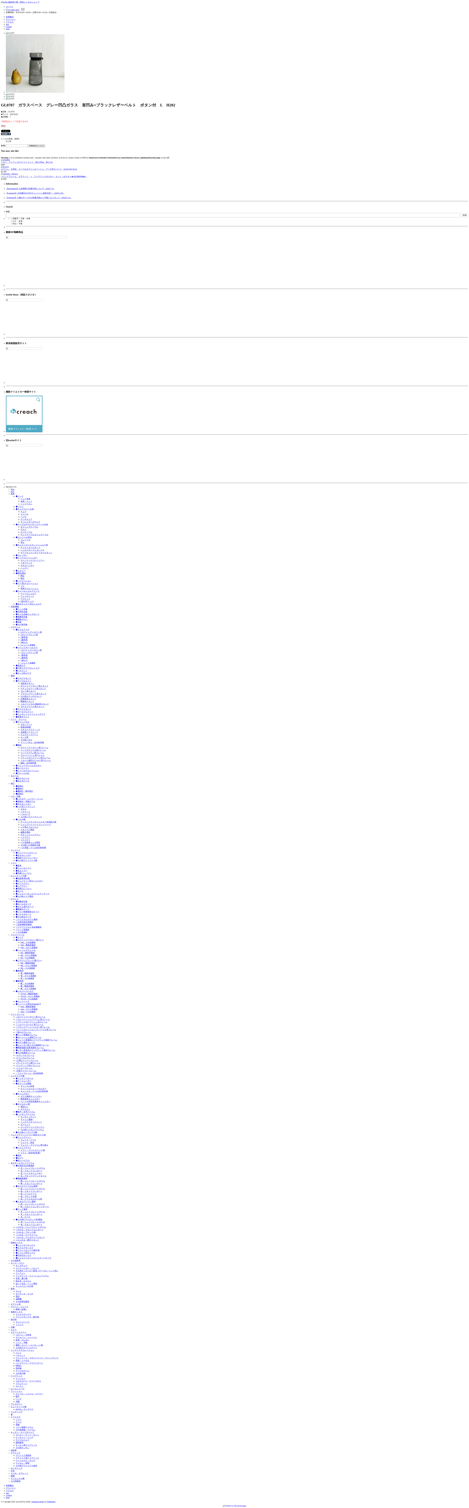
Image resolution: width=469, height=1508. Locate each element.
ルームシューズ (17, 1389)
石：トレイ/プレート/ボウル (33, 1168)
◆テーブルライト (23, 681)
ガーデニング (16, 1468)
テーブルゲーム (22, 1371)
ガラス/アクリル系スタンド (32, 707)
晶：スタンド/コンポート (32, 1191)
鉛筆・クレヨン (22, 1340)
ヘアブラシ (25, 837)
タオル (23, 809)
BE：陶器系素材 (28, 953)
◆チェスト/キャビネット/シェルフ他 (32, 545)
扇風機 (18, 1299)
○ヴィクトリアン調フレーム (28, 1063)
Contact (9, 27)
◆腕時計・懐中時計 (24, 791)
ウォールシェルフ (28, 594)
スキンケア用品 (27, 830)
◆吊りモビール (22, 778)
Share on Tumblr (6, 134)
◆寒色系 (19, 971)
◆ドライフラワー (23, 1148)
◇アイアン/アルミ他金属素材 (29, 927)
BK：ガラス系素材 (29, 966)
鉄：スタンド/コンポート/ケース (35, 1207)
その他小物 (20, 1373)
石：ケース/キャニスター (32, 1173)
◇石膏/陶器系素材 (24, 925)
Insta (8, 29)
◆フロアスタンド (23, 678)
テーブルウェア (22, 1440)
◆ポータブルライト (24, 712)
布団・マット (26, 501)
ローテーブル (26, 532)
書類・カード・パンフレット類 (29, 1345)
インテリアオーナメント (31, 1122)
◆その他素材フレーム (25, 1053)
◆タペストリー (22, 768)
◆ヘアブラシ (21, 886)
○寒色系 (24, 655)
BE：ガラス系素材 (29, 955)
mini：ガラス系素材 (29, 1009)
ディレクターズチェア (30, 522)
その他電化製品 (22, 1302)
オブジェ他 (16, 1304)
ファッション (16, 1391)
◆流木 (18, 1155)
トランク (19, 1325)
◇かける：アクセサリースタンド (30, 1237)
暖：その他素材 (27, 983)
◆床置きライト (22, 717)
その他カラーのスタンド (31, 696)
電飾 (18, 1425)
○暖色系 (24, 658)
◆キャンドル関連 (23, 1084)
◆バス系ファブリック (25, 807)
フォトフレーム (17, 1014)
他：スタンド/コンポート (32, 1225)
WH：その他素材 (28, 942)
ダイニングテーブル (29, 527)
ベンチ (23, 517)
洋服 (18, 1402)
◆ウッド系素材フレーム (26, 1035)
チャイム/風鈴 (27, 1119)
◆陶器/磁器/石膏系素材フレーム (30, 1048)
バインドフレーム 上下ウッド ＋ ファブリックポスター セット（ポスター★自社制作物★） (44, 176)
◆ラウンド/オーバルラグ (27, 648)
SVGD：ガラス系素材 (30, 996)
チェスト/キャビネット (31, 548)
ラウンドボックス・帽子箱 (27, 1317)
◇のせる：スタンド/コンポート (29, 1230)
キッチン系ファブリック (26, 1445)
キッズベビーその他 (24, 1286)
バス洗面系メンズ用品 (30, 842)
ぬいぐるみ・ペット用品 (26, 1284)
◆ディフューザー (23, 1081)
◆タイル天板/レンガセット (28, 614)
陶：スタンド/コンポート (32, 1184)
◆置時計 (19, 789)
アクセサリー (16, 1404)
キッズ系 (24, 737)
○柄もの (24, 660)
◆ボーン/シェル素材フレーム (29, 1037)
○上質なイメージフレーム (27, 1060)
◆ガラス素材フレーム (25, 1042)
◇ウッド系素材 (22, 930)
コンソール (25, 540)
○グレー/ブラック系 (29, 653)
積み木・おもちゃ (23, 1281)
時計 (13, 783)
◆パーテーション (23, 581)
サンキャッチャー (28, 1117)
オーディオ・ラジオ (24, 1294)
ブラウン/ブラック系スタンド (33, 694)
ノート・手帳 (21, 1343)
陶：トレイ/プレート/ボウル (33, 1181)
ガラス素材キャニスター (31, 1096)
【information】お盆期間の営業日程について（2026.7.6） (30, 189)
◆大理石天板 (21, 612)
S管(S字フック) (27, 601)
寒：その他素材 (27, 978)
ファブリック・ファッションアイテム (32, 1276)
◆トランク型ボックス (25, 1253)
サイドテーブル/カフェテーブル (34, 535)
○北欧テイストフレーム (26, 1071)
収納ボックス (16, 1243)
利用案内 (10, 17)
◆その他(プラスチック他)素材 (29, 1219)
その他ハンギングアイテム (32, 1130)
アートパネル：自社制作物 (32, 742)
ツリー (18, 1419)
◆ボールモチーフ (23, 904)
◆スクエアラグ (22, 630)
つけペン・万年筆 (23, 1335)
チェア (23, 512)
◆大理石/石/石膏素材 (25, 1166)
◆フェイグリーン (23, 1137)
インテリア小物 (17, 1076)
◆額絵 (18, 745)
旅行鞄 (14, 1319)
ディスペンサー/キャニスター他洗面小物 (38, 822)
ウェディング (16, 1412)
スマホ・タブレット (19, 1473)
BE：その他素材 (28, 958)
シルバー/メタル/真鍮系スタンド (35, 704)
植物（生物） (21, 1309)
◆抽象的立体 (21, 901)
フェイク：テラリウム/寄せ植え (34, 1145)
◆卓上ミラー (21, 871)
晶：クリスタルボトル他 (31, 1199)
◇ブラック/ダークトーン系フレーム (31, 1022)
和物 (13, 1476)
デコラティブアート (29, 735)
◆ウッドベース (22, 1001)
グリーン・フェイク (19, 1307)
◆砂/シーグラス (23, 1160)
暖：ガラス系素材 (28, 989)
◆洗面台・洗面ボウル (25, 801)
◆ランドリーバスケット (26, 853)
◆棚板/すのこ (22, 619)
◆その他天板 (21, 624)
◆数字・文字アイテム (25, 1112)
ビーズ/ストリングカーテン (32, 1127)
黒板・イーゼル (22, 1360)
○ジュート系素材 (28, 663)
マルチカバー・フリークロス (28, 1381)
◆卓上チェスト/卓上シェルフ (29, 604)
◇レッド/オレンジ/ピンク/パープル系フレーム (36, 1030)
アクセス (10, 22)
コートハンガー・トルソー (27, 1268)
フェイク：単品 (27, 1143)
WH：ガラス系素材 (29, 948)
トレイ (18, 1353)
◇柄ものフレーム (23, 1032)
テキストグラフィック (30, 730)
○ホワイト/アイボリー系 (31, 650)
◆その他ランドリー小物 (26, 860)
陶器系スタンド (27, 701)
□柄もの (24, 642)
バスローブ (25, 814)
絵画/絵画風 (26, 727)
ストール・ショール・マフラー (29, 1394)
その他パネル (26, 740)
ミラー (14, 863)
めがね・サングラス (24, 1409)
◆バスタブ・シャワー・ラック (29, 799)
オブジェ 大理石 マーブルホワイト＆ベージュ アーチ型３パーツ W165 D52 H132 (39, 169)
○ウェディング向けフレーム (28, 1066)
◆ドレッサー (21, 555)
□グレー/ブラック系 (29, 635)
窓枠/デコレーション (30, 589)
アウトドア (16, 1453)
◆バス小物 (20, 819)
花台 (22, 542)
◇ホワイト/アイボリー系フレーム (30, 1017)
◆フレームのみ (22, 773)
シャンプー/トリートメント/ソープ (36, 824)
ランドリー (16, 850)
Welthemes (51, 1502)
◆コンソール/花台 (24, 537)
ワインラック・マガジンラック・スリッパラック (37, 1358)
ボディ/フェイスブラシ (31, 835)
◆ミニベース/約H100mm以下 (28, 1004)
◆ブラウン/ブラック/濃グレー (29, 960)
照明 (13, 676)
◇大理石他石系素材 (24, 922)
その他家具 (16, 1260)
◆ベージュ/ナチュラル (26, 950)
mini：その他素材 (28, 1012)
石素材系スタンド (28, 699)
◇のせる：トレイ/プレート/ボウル (31, 1227)
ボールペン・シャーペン (26, 1337)
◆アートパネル (22, 722)
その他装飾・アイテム (25, 1430)
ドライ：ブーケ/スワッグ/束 (33, 1150)
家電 (13, 1289)
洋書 (13, 1327)
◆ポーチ (19, 891)
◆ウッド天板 (21, 609)
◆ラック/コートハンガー (27, 558)
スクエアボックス (23, 1314)
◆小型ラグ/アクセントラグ (28, 668)
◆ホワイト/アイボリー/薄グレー (30, 940)
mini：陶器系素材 (28, 1007)
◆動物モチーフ (22, 909)
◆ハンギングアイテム (25, 1114)
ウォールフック (27, 596)
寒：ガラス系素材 (28, 976)
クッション (20, 1378)
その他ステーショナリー (26, 1348)
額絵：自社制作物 (28, 763)
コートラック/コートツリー (32, 560)
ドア (22, 586)
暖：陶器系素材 (27, 986)
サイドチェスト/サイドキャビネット (36, 553)
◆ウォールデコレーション (27, 771)
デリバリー (11, 19)
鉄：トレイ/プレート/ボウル (33, 1204)
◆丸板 (18, 622)
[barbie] (20, 2)
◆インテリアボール (24, 1078)
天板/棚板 (15, 606)
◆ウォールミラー (23, 868)
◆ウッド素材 (21, 1209)
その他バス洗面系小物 (30, 845)
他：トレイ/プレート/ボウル (33, 1222)
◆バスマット (21, 671)
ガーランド (25, 1125)
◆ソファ (19, 506)
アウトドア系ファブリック (27, 1458)
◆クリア (19, 937)
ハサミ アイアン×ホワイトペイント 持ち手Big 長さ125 (27, 162)
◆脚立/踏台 (21, 573)
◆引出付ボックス (23, 1255)
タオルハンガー (27, 565)
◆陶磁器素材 (21, 1178)
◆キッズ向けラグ (23, 673)
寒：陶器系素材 (27, 973)
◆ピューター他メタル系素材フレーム (32, 1045)
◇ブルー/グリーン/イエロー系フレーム (33, 1027)
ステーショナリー (18, 1332)
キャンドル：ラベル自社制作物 (34, 1091)
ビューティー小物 (18, 876)
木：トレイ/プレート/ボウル (33, 1212)
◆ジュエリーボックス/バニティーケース (33, 1258)
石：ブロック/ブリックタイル (33, 1176)
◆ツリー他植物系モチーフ (27, 912)
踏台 (22, 578)
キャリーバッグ (22, 1322)
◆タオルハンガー (23, 804)
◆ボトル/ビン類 (23, 1104)
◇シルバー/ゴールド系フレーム (29, 1025)
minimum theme (38, 1502)
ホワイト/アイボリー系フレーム (34, 748)
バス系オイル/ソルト (30, 827)
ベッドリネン (26, 504)
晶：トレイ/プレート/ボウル (33, 1189)
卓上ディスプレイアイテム (22, 1163)
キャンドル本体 (27, 1086)
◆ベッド (19, 496)
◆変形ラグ (20, 665)
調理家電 (19, 1443)
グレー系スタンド (28, 691)
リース (18, 1422)
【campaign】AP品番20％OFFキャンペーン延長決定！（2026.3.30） (35, 193)
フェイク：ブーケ (28, 1140)
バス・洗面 (16, 796)
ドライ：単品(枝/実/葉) (30, 1153)
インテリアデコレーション (22, 1350)
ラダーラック (26, 563)
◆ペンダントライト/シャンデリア (30, 714)
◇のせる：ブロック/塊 (26, 1232)
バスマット (25, 812)
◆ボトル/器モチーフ (25, 907)
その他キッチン (22, 1448)
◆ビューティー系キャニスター (29, 881)
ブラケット (25, 599)
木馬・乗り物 (21, 1278)
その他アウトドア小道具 (26, 1466)
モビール (15, 776)
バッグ (18, 1399)
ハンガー (24, 568)
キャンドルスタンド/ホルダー (33, 1089)
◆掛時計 (19, 786)
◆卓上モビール (22, 781)
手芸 (13, 1471)
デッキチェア (26, 519)
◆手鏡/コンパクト (24, 873)
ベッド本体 (25, 499)
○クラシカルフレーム (25, 1058)
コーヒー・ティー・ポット (27, 1435)
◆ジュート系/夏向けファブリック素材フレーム (36, 1040)
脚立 (22, 576)
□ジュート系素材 (28, 645)
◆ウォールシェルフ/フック (28, 591)
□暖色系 (24, 640)
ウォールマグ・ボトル (25, 1461)
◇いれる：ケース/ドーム (27, 1235)
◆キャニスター (22, 1094)
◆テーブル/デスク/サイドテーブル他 (32, 524)
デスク (23, 530)
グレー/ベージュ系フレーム (32, 755)
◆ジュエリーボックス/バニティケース (32, 894)
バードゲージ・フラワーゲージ (29, 1363)
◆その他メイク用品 (24, 896)
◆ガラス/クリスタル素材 (27, 1186)
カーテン (19, 1386)
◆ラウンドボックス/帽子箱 (28, 1250)
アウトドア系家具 (23, 1455)
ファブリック (16, 1376)
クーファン (20, 1273)
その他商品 (16, 1481)
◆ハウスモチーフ (23, 914)
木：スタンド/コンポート (32, 1214)
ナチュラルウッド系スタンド (33, 689)
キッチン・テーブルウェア (22, 1432)
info (7, 24)
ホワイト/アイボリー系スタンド (34, 686)
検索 (8, 212)
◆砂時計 (19, 794)
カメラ (14, 1330)
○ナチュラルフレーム (25, 1055)
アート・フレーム (18, 719)
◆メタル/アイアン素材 (26, 1201)
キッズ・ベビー (17, 1263)
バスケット (20, 1355)
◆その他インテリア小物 (26, 1132)
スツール (24, 514)
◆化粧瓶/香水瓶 (23, 878)
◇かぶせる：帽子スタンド (27, 1240)
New (13, 489)
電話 (18, 1296)
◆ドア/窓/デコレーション (27, 583)
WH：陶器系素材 (28, 945)
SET (12, 491)
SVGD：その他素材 (29, 999)
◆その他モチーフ (23, 917)
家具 (13, 494)
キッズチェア (21, 1266)
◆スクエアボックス (24, 1248)
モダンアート (26, 724)
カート (9, 7)
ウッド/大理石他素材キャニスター (35, 1101)
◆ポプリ (19, 1158)
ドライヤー (25, 840)
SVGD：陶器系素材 (29, 994)
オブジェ (15, 899)
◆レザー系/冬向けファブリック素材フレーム (35, 1050)
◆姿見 (18, 866)
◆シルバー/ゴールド (25, 991)
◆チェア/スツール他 (25, 509)
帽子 (18, 1396)
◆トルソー (20, 571)
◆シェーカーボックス (25, 1245)
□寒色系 (24, 637)
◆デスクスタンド (23, 709)
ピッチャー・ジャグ (24, 1437)
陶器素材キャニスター (30, 1099)
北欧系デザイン (27, 683)
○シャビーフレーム (24, 1068)
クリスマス (16, 1417)
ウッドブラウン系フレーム (32, 753)
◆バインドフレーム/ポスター (29, 766)
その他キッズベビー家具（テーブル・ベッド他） (37, 1271)
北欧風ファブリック (29, 732)
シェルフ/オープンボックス (32, 550)
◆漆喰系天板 (21, 617)
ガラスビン (25, 1109)
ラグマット (16, 627)
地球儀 (18, 1368)
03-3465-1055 (13, 10)
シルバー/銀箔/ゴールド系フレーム (36, 760)
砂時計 (18, 1366)
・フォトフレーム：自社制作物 (29, 1073)
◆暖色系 (19, 981)
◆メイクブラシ (22, 883)
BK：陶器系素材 (28, 963)
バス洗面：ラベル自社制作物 (33, 848)
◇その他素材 (21, 932)
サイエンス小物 (17, 1478)
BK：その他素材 (28, 968)
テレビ (18, 1291)
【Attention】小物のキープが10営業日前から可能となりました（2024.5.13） (39, 198)
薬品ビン (24, 1107)
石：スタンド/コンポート (32, 1171)
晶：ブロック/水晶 (29, 1196)
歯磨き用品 (25, 832)
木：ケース (25, 1217)
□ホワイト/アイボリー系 (31, 632)
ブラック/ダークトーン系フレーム (35, 758)
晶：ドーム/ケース (29, 1194)
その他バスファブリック (31, 817)
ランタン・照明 (22, 1463)
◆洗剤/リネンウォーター (27, 858)
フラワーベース (17, 935)
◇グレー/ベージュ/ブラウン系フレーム (33, 1019)
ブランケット (21, 1384)
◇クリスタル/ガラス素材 (27, 919)
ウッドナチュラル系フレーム (33, 750)
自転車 (14, 1450)
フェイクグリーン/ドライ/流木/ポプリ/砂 (28, 1135)
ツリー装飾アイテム (24, 1427)
